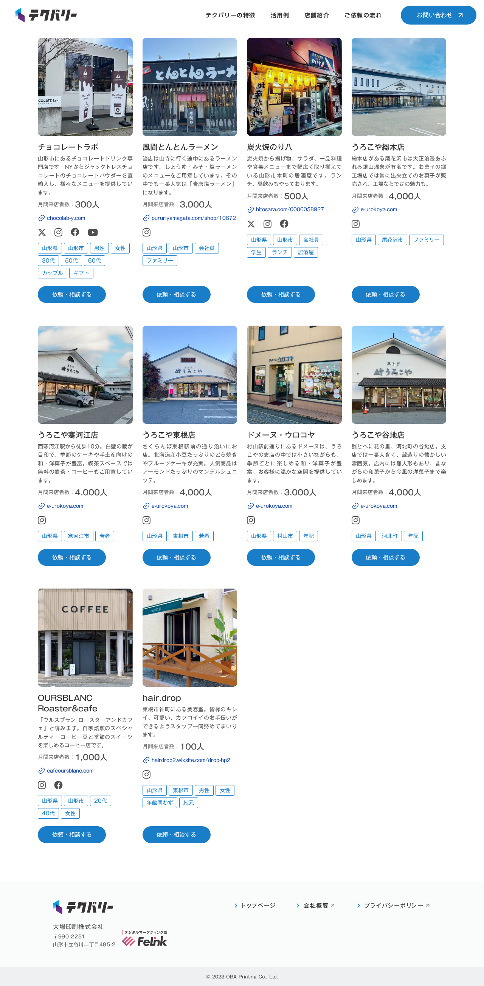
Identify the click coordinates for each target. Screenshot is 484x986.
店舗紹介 (316, 15)
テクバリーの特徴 (231, 15)
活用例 (280, 15)
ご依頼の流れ (363, 15)
